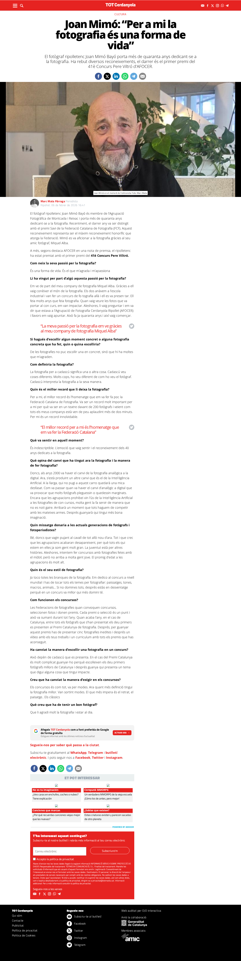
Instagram (114, 757)
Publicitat (18, 925)
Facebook (82, 757)
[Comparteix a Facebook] (98, 76)
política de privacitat (62, 859)
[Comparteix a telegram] (133, 76)
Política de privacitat (25, 930)
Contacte (17, 920)
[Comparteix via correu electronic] (142, 76)
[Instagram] (218, 5)
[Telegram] (228, 5)
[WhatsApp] (223, 5)
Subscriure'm (110, 851)
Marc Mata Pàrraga (53, 201)
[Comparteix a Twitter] (107, 76)
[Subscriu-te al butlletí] (203, 5)
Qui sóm (17, 915)
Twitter (98, 757)
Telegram (95, 752)
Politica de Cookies (23, 935)
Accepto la (55, 859)
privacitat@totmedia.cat (103, 880)
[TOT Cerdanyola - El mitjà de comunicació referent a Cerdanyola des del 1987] (120, 5)
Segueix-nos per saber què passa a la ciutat (64, 745)
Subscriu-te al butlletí (87, 916)
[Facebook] (208, 5)
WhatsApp (78, 752)
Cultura (120, 14)
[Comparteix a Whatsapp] (124, 76)
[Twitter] (213, 5)
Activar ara (120, 732)
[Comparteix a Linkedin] (116, 76)
